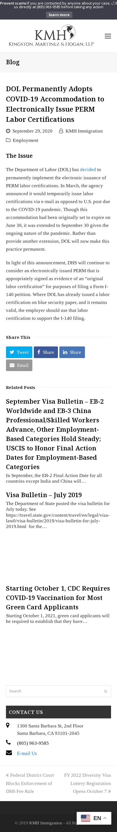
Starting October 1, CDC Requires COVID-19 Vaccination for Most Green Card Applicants (58, 597)
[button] (19, 352)
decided (88, 169)
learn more (59, 14)
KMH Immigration (84, 131)
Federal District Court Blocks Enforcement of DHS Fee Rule (30, 783)
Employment (25, 140)
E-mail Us (27, 753)
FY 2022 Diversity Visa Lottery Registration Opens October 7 (87, 783)
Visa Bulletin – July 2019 (44, 494)
